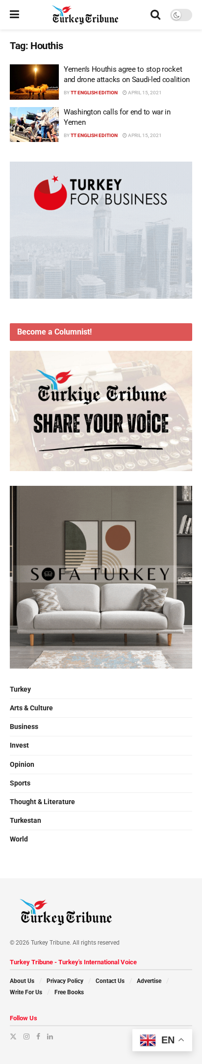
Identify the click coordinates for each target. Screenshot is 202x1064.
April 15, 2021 (144, 92)
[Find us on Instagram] (26, 1036)
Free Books (69, 992)
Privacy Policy (65, 981)
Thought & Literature (42, 802)
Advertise (149, 981)
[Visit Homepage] (85, 15)
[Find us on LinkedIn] (50, 1036)
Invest (19, 745)
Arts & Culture (31, 708)
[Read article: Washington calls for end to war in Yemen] (34, 124)
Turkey (20, 689)
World (19, 839)
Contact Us (110, 981)
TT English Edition (94, 92)
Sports (20, 783)
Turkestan (25, 820)
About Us (22, 981)
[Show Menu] (14, 14)
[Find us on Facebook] (38, 1036)
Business (24, 726)
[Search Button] (155, 14)
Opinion (22, 764)
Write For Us (26, 992)
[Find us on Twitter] (13, 1036)
